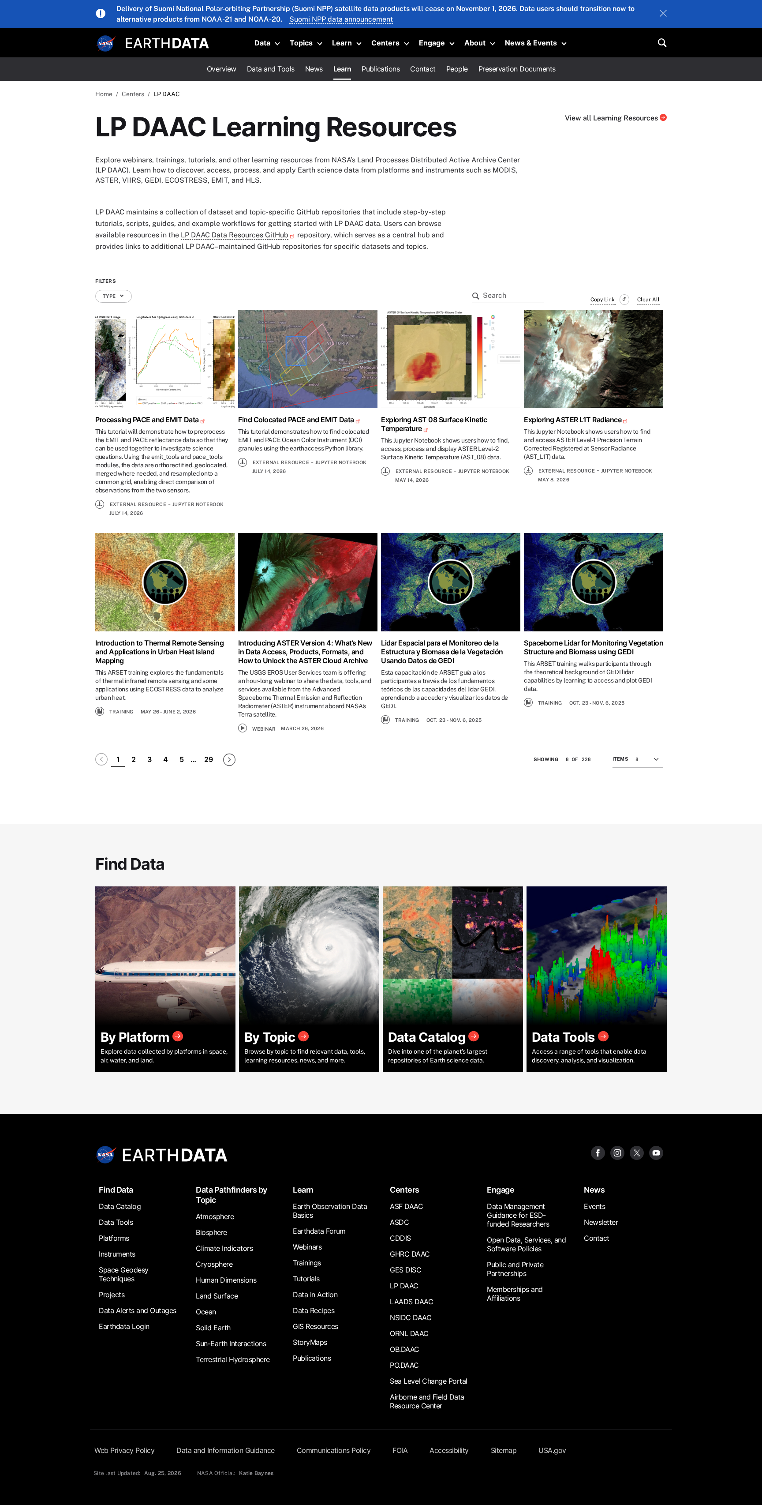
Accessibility (449, 1450)
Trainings (307, 1262)
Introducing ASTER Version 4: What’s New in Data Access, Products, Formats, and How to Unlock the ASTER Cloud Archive (305, 651)
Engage (432, 42)
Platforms (114, 1238)
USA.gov (552, 1450)
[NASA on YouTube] (656, 1152)
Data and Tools (271, 68)
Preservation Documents (517, 68)
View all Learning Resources (612, 118)
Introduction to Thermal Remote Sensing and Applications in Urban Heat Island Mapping (159, 651)
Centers (385, 42)
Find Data (116, 1189)
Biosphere (211, 1232)
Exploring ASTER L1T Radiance (572, 419)
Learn (342, 42)
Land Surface (217, 1295)
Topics (301, 42)
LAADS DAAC (411, 1301)
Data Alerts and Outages (137, 1310)
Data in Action (315, 1294)
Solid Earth (213, 1327)
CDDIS (400, 1238)
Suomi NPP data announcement (341, 19)
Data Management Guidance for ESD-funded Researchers (518, 1215)
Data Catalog (120, 1206)
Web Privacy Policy (124, 1450)
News (314, 68)
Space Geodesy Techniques (124, 1274)
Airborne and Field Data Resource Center (427, 1401)
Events (594, 1206)
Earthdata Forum (319, 1231)
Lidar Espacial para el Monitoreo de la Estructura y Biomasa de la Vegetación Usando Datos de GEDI (442, 651)
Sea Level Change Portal (428, 1381)
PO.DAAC (404, 1365)
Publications (381, 68)
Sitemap (504, 1450)
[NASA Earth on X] (637, 1152)
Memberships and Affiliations (515, 1293)
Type (109, 296)
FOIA (399, 1450)
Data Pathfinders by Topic (231, 1195)
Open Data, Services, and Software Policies (526, 1244)
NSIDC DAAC (410, 1317)
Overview (221, 68)
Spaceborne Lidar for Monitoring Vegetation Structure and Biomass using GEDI (593, 647)
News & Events (531, 42)
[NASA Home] (106, 43)
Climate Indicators (224, 1248)
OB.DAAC (404, 1349)
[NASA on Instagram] (617, 1152)
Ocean (206, 1311)
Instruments (117, 1254)
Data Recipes (313, 1310)
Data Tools (116, 1222)
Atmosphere (215, 1216)
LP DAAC (404, 1285)
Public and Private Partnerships (515, 1269)
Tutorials (306, 1278)
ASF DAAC (406, 1206)
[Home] (167, 42)
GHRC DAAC (410, 1254)
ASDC (399, 1222)
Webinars (307, 1246)
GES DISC (405, 1269)
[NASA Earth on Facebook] (598, 1152)
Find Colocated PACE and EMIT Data (296, 419)
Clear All (648, 299)
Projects (111, 1294)
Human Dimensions (226, 1280)
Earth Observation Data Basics (330, 1211)
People (457, 68)
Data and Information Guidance (225, 1450)
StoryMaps (310, 1342)
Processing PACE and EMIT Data (147, 419)
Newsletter (601, 1222)
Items (620, 759)
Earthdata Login (124, 1326)
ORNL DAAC (409, 1333)
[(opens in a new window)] (165, 358)
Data (262, 42)
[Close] (663, 14)
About (475, 42)
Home (103, 94)
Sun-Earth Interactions (231, 1343)
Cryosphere (214, 1264)
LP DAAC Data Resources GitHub (234, 235)
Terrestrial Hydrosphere (233, 1359)
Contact (423, 68)
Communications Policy (334, 1450)
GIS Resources (315, 1326)
